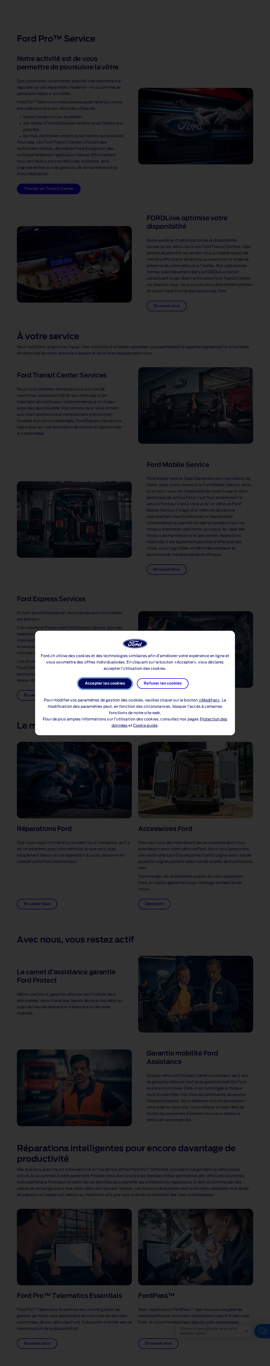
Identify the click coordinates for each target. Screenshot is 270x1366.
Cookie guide (145, 726)
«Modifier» (209, 700)
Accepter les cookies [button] (105, 683)
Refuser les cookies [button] (163, 683)
